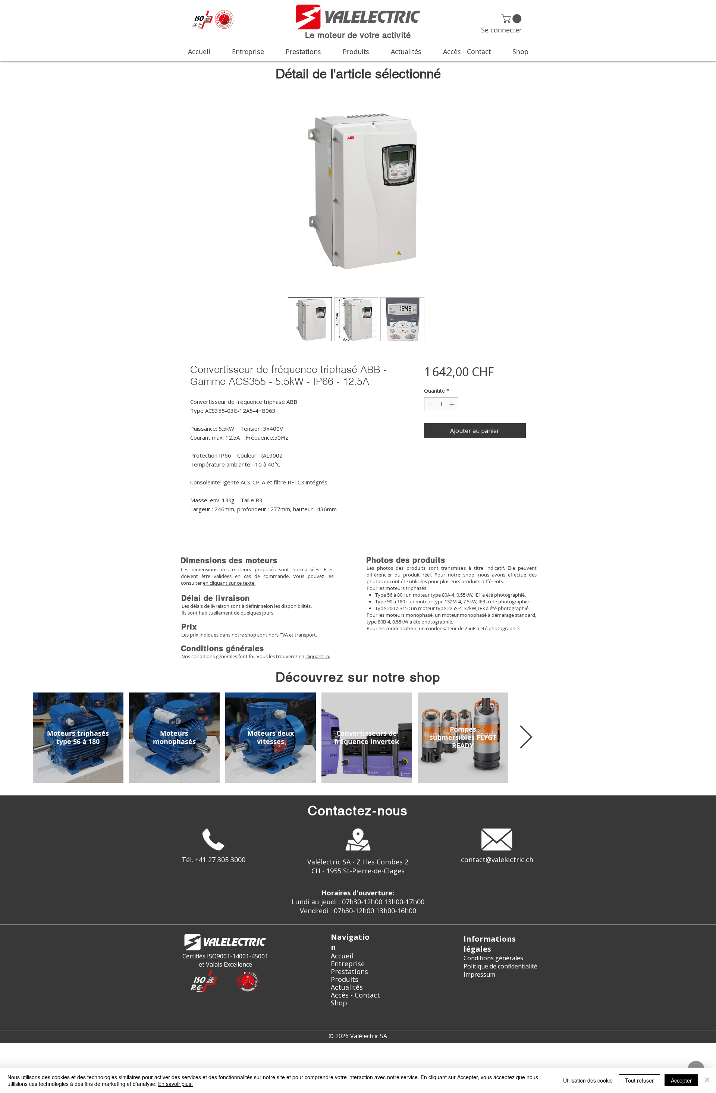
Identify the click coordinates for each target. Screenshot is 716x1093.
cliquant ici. (317, 656)
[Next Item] (525, 737)
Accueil (342, 956)
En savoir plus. (175, 1083)
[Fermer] (707, 1080)
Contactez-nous (358, 810)
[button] (513, 18)
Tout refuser (639, 1080)
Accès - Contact (355, 995)
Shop (339, 1003)
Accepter (681, 1080)
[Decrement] (429, 404)
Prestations (349, 972)
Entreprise (348, 964)
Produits (344, 979)
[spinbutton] (441, 404)
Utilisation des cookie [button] (588, 1080)
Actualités (347, 987)
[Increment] (452, 404)
